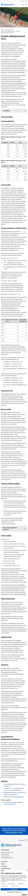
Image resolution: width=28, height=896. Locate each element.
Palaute (3, 864)
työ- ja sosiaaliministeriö (13, 790)
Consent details (4, 886)
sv (23, 1)
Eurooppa (18, 31)
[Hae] (23, 4)
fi (21, 1)
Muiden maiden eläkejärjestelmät (7, 31)
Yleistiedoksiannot (5, 868)
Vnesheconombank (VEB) (10, 794)
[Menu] (26, 5)
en (26, 1)
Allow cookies (14, 889)
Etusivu (2, 29)
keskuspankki (18, 796)
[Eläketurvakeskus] (8, 4)
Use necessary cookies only (14, 892)
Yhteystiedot (4, 861)
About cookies (14, 886)
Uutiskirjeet (4, 866)
